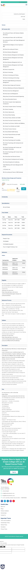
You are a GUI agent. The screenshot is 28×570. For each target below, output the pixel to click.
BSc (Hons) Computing (8, 109)
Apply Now (23, 189)
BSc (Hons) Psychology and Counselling (11, 140)
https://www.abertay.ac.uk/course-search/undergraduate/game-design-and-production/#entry (11, 293)
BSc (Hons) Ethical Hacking (9, 115)
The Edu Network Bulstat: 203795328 (5, 488)
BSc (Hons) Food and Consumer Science (12, 120)
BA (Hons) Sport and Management (10, 93)
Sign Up (14, 472)
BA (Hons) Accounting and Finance (10, 49)
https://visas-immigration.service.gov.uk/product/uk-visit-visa (13, 395)
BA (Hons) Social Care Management (11, 91)
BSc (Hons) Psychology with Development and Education (13, 143)
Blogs (2, 509)
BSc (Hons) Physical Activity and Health (11, 134)
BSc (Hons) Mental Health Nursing (10, 131)
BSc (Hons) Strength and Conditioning (11, 162)
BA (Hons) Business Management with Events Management (13, 58)
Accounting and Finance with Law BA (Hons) (12, 37)
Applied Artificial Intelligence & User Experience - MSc (13, 45)
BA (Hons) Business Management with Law (12, 62)
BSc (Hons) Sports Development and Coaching (13, 159)
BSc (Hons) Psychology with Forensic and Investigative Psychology (12, 148)
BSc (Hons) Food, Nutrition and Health (11, 126)
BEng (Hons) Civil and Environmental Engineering (13, 96)
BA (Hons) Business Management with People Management (13, 65)
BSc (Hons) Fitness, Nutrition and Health (12, 117)
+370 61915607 (5, 491)
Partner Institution (5, 511)
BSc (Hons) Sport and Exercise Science (11, 156)
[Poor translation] (3, 547)
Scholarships (4, 513)
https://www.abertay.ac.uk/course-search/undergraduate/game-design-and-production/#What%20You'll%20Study (11, 339)
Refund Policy (4, 525)
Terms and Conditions (6, 520)
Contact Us (3, 515)
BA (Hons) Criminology (8, 72)
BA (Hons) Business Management (10, 52)
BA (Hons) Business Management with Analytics (13, 55)
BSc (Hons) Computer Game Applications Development (12, 102)
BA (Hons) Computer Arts (8, 69)
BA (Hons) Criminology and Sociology (11, 78)
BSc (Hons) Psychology (8, 137)
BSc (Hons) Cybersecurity (8, 112)
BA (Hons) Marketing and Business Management (13, 88)
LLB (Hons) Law (6, 169)
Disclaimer (3, 527)
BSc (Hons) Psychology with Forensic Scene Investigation (12, 152)
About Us (3, 506)
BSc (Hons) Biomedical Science (10, 99)
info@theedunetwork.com (8, 493)
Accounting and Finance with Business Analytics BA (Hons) (13, 33)
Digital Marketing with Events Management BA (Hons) (13, 165)
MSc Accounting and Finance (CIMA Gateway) (13, 172)
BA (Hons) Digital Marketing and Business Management (12, 81)
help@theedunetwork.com (8, 495)
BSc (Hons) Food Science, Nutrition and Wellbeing (13, 123)
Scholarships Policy (5, 522)
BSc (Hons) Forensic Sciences (9, 129)
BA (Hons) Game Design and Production (11, 85)
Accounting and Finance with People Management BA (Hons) (14, 41)
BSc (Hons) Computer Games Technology (12, 106)
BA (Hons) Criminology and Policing (10, 75)
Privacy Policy (4, 529)
